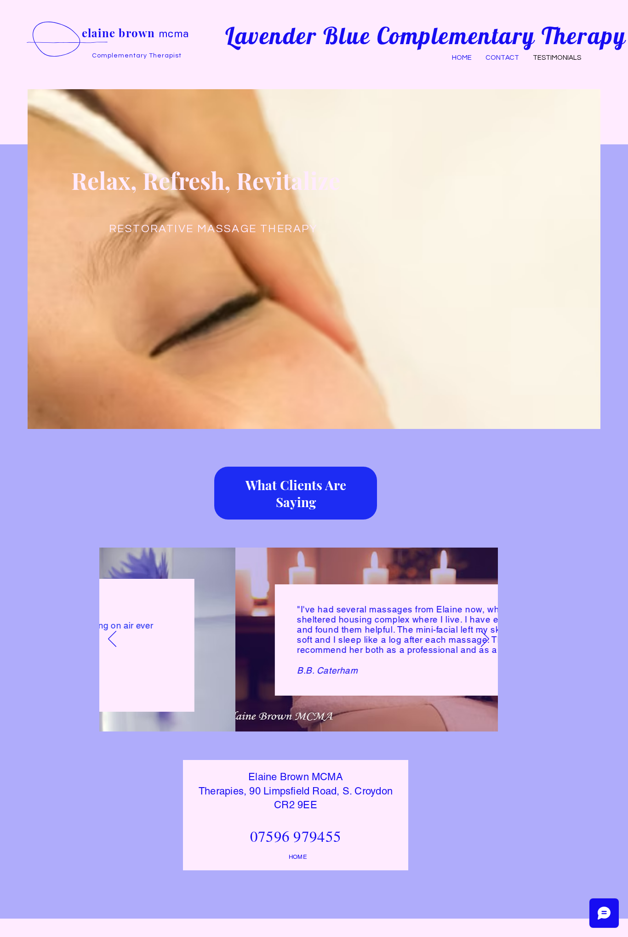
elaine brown (135, 32)
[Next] (485, 639)
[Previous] (112, 639)
